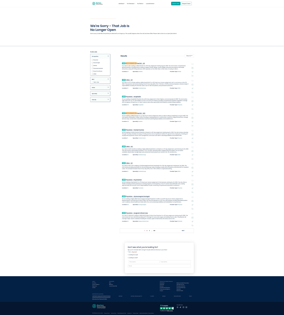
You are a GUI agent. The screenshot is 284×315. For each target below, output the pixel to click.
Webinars (111, 284)
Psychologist (96, 62)
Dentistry (140, 71)
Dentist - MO (141, 113)
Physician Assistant (98, 68)
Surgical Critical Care (143, 221)
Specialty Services (180, 284)
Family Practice (142, 138)
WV (128, 104)
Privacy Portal (135, 313)
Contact (93, 287)
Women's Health (180, 290)
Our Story (94, 282)
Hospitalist (140, 104)
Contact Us (129, 313)
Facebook (192, 66)
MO (128, 121)
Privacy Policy (107, 313)
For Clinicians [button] (130, 3)
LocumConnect (150, 3)
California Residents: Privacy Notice (146, 313)
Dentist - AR (141, 63)
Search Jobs (175, 3)
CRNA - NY (129, 80)
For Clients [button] (140, 3)
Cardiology (162, 284)
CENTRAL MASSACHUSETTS (136, 296)
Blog (110, 282)
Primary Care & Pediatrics (165, 289)
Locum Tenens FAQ (113, 285)
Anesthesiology (142, 88)
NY (127, 88)
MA (128, 204)
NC (128, 154)
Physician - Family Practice (135, 130)
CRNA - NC (129, 146)
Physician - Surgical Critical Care (137, 213)
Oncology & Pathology (181, 287)
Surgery (161, 290)
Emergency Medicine (181, 285)
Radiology (179, 289)
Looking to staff (133, 257)
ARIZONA (120, 296)
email (192, 62)
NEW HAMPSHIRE (177, 296)
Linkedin (192, 73)
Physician (95, 60)
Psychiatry (140, 188)
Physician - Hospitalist (133, 97)
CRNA (94, 74)
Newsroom (94, 285)
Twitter (192, 70)
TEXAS (190, 296)
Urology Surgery (142, 204)
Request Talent (186, 3)
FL (127, 138)
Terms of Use (113, 313)
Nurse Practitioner (97, 71)
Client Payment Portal (121, 313)
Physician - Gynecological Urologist (138, 196)
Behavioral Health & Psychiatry (183, 282)
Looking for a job (133, 254)
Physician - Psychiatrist (134, 180)
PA (127, 188)
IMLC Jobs (96, 82)
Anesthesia (162, 282)
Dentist (95, 65)
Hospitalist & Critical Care (165, 287)
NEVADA (163, 296)
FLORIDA (152, 296)
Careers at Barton (95, 284)
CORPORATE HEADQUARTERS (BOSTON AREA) (101, 296)
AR (127, 71)
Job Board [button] (121, 3)
